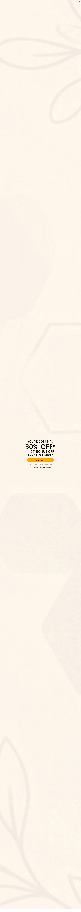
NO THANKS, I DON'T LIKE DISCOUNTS (40, 464)
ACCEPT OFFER (40, 460)
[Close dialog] (80, 1)
